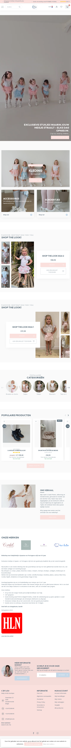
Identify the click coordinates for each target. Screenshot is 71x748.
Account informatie (60, 693)
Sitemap (39, 710)
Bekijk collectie (34, 466)
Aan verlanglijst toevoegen (52, 271)
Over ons (39, 693)
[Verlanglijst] (61, 7)
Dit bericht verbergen (33, 744)
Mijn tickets (58, 699)
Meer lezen (52, 517)
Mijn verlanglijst (59, 702)
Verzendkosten (20, 457)
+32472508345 (9, 708)
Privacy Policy (41, 702)
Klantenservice (22, 678)
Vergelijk (57, 705)
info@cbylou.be (9, 719)
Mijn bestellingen (60, 696)
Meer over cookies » (48, 744)
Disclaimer (40, 699)
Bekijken (52, 265)
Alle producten (59, 708)
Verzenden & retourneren (41, 706)
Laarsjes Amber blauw (16, 450)
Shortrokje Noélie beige (48, 450)
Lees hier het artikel (7, 636)
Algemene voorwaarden (44, 696)
